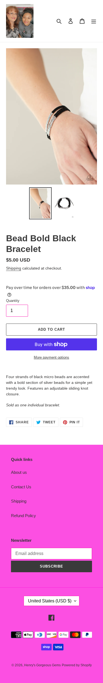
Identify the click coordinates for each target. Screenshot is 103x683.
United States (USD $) (49, 601)
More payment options (51, 357)
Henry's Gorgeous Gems (42, 665)
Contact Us (21, 486)
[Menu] (93, 21)
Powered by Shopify (77, 665)
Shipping (13, 268)
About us (19, 472)
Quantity (13, 301)
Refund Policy (23, 515)
